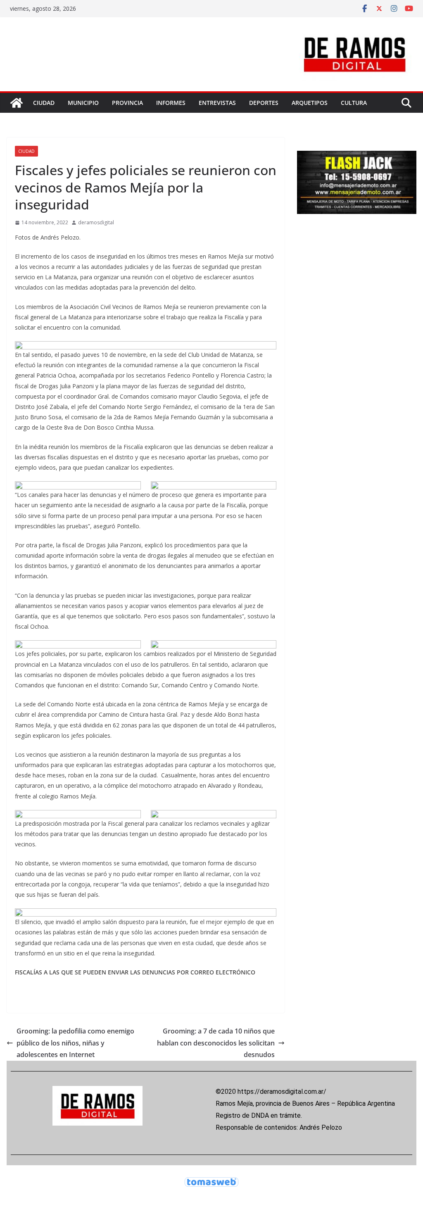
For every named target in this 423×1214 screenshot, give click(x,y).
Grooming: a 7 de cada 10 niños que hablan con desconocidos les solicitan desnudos (216, 1043)
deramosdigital (96, 222)
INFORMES (170, 103)
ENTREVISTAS (217, 103)
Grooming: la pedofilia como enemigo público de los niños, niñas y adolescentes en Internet (75, 1043)
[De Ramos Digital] (16, 103)
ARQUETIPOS (310, 103)
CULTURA (354, 103)
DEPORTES (263, 103)
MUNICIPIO (83, 103)
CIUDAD (44, 103)
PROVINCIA (127, 103)
